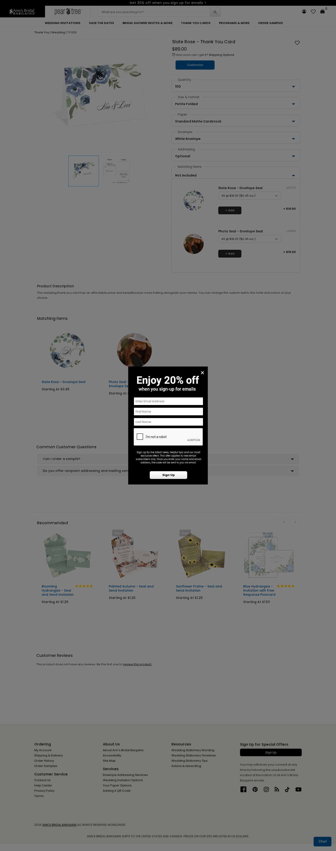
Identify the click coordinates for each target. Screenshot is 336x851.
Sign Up (168, 475)
